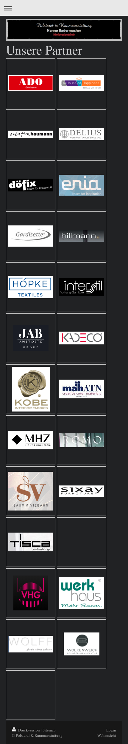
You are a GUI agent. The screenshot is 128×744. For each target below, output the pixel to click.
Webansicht (106, 735)
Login (111, 730)
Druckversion (29, 730)
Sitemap (49, 730)
